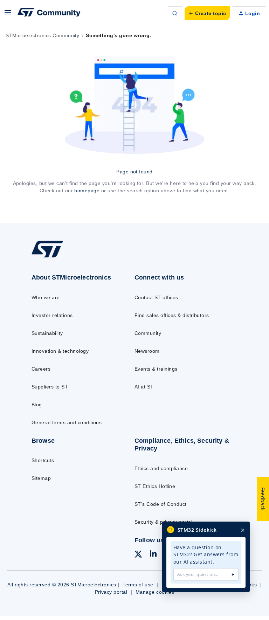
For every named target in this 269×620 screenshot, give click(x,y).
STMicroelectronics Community (42, 35)
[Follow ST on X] (138, 555)
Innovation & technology (60, 351)
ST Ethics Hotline (154, 486)
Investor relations (52, 315)
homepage (86, 190)
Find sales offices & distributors (171, 315)
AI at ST (144, 387)
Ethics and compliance (161, 468)
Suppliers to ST (50, 387)
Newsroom (147, 351)
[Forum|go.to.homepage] (49, 13)
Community (147, 333)
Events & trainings (156, 369)
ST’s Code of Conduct (160, 504)
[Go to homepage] (52, 257)
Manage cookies (155, 592)
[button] (8, 15)
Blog (37, 404)
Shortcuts (43, 460)
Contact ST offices (156, 297)
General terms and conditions (67, 422)
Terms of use (138, 584)
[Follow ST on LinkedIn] (153, 554)
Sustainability (47, 333)
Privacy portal (111, 592)
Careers (41, 369)
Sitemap (41, 478)
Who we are (46, 297)
